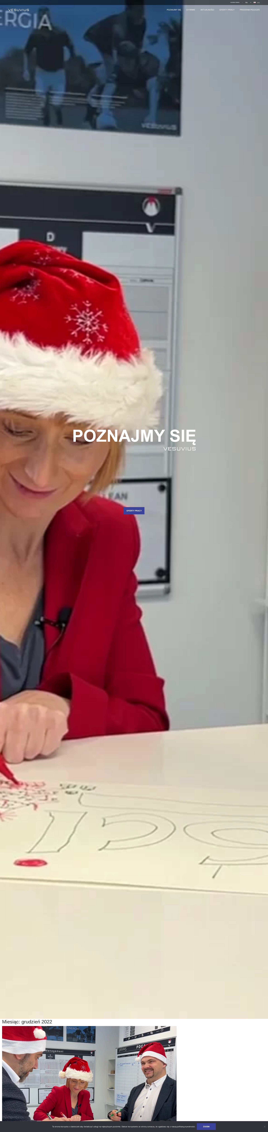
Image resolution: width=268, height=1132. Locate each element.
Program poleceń (250, 10)
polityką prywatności (186, 1126)
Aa (246, 2)
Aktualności (207, 10)
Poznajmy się (174, 10)
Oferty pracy (226, 10)
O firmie (190, 10)
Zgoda (206, 1126)
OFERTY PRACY (134, 511)
